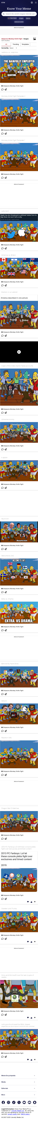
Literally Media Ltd (17, 1111)
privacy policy (12, 1114)
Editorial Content (19, 22)
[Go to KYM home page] (3, 2)
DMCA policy (25, 1114)
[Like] (31, 902)
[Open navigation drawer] (36, 2)
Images (21, 18)
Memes (28, 18)
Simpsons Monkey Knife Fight (11, 39)
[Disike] (28, 902)
